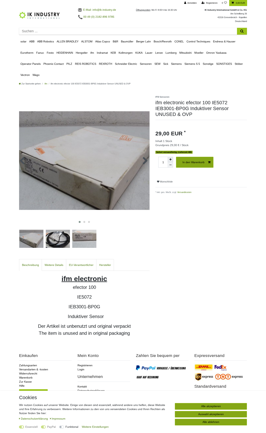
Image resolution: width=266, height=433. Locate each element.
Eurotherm (26, 52)
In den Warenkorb (193, 162)
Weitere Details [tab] (54, 264)
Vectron (25, 74)
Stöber (239, 63)
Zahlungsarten (28, 365)
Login (81, 369)
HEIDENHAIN (64, 52)
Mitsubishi (185, 52)
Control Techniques (198, 41)
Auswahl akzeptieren (211, 414)
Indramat (102, 52)
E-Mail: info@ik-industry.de (99, 9)
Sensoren (146, 63)
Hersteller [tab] (105, 264)
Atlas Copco (102, 41)
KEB (113, 52)
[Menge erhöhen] (170, 159)
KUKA (139, 52)
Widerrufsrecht (28, 373)
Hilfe (22, 385)
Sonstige (208, 63)
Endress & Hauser (224, 41)
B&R (115, 41)
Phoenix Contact (53, 63)
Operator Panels (30, 63)
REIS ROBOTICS (85, 63)
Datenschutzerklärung (91, 390)
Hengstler (82, 52)
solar (23, 41)
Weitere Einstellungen (95, 426)
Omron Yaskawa (216, 52)
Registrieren (85, 365)
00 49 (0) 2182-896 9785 (98, 16)
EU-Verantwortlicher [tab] (81, 264)
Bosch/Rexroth (163, 41)
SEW (157, 63)
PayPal (51, 426)
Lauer (148, 52)
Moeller (198, 52)
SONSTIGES (224, 63)
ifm (92, 52)
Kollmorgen (126, 52)
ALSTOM (86, 41)
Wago (36, 74)
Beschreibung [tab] (30, 264)
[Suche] (242, 31)
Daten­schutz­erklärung (35, 418)
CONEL (179, 41)
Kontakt (82, 386)
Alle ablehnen (211, 421)
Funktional (71, 426)
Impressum (58, 418)
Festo (50, 52)
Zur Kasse (25, 381)
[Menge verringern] (170, 165)
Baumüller (127, 41)
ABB (31, 41)
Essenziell (31, 426)
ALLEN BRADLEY (67, 41)
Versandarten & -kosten (33, 369)
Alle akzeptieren (211, 406)
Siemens (176, 63)
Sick (165, 63)
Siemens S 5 (192, 63)
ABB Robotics (45, 41)
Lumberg (171, 52)
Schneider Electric (126, 63)
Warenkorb (26, 377)
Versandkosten (184, 192)
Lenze (159, 52)
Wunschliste (166, 181)
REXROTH (105, 63)
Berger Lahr (143, 41)
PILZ (69, 63)
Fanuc (40, 52)
